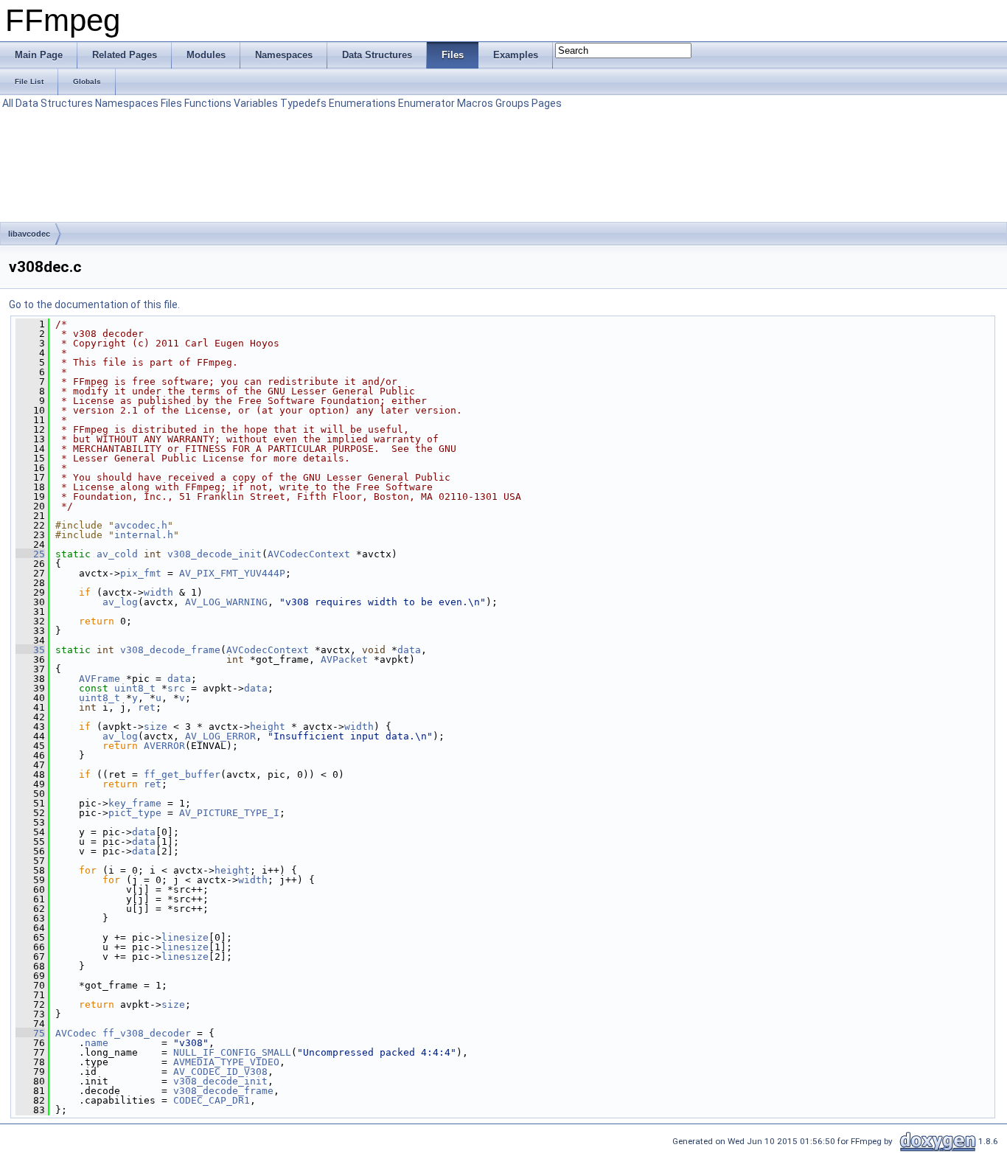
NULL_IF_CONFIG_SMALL (232, 1052)
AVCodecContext (309, 554)
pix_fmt (140, 573)
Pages (547, 103)
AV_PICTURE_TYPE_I (229, 812)
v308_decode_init (214, 554)
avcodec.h (140, 525)
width (158, 592)
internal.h (143, 534)
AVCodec (76, 1033)
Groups (512, 103)
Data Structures (54, 103)
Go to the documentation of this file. (94, 304)
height (267, 726)
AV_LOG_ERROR (220, 736)
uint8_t (135, 688)
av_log (120, 601)
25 (30, 554)
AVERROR (164, 745)
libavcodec (29, 233)
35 (30, 649)
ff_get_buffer (182, 774)
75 (30, 1033)
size (155, 726)
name (96, 1042)
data (409, 649)
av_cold (117, 554)
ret (147, 707)
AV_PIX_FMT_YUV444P (232, 573)
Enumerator (426, 103)
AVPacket (344, 659)
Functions (207, 103)
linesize (185, 937)
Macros (475, 103)
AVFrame (99, 678)
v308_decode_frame (170, 649)
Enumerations (362, 103)
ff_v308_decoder (146, 1033)
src (176, 688)
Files (171, 103)
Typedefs (303, 103)
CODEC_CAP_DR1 (211, 1100)
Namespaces (126, 103)
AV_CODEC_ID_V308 (220, 1071)
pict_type (134, 812)
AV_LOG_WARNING (226, 601)
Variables (256, 103)
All (7, 103)
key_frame (134, 803)
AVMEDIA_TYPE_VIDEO (226, 1061)
